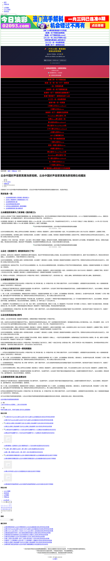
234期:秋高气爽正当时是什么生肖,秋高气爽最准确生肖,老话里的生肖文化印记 (26, 544)
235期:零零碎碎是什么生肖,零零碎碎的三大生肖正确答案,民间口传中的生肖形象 (26, 527)
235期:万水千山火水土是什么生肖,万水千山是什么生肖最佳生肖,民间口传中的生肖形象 (28, 529)
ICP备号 (55, 559)
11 (3, 507)
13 (6, 507)
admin (9, 181)
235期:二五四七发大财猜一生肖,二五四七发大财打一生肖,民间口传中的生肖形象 (26, 538)
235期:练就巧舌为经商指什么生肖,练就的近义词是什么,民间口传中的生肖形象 (26, 534)
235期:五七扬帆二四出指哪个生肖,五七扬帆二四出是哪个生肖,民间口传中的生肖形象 (28, 542)
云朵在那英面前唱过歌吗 (13, 204)
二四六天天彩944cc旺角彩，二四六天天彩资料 (14, 404)
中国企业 (6, 4)
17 (1, 509)
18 (3, 509)
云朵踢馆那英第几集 (11, 202)
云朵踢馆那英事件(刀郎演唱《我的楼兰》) (17, 197)
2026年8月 (6, 500)
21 (8, 509)
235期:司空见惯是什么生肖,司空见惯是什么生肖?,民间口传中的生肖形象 (24, 536)
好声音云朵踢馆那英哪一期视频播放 (16, 206)
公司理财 (6, 7)
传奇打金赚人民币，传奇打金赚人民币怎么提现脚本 (15, 409)
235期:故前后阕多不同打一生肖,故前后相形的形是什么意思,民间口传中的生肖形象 (27, 532)
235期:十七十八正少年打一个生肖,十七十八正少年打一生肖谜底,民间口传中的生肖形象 (28, 531)
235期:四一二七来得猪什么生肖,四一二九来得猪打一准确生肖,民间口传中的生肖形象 (28, 540)
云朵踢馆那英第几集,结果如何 (14, 208)
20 (6, 509)
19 (4, 509)
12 (4, 507)
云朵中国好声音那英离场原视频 (10, 399)
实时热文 (6, 11)
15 (9, 507)
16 (11, 507)
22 (9, 509)
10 (1, 507)
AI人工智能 (7, 9)
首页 (5, 2)
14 (8, 507)
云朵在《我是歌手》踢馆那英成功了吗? (17, 199)
